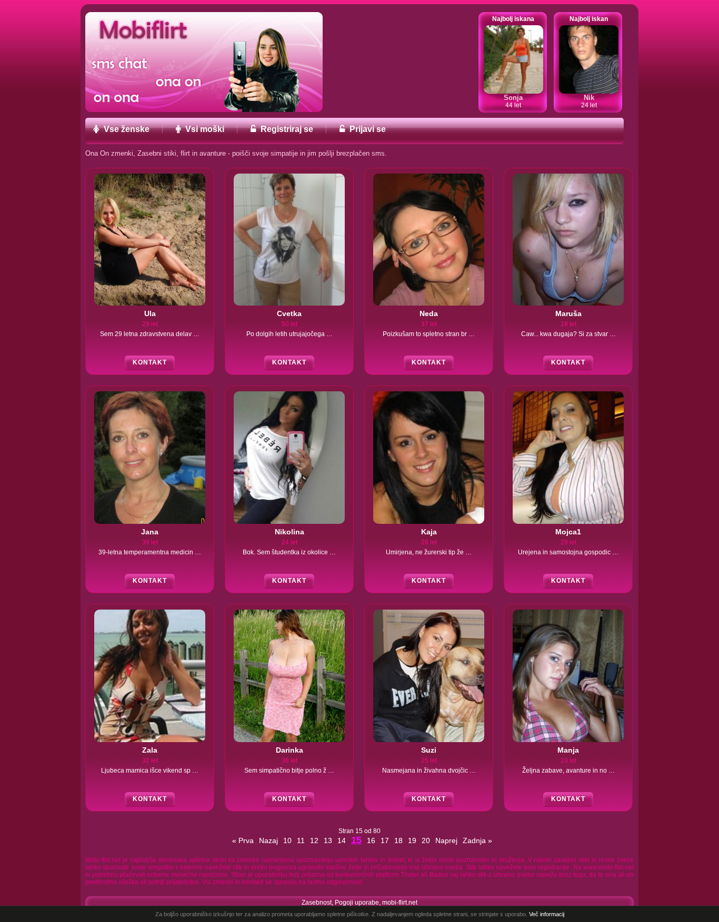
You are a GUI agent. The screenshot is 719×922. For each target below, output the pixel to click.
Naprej (446, 840)
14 (341, 840)
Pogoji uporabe (357, 902)
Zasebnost (317, 902)
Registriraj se (285, 129)
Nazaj (268, 840)
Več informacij (546, 914)
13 (328, 840)
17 (385, 840)
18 (398, 840)
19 (412, 840)
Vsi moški (203, 129)
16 (371, 840)
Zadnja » (477, 840)
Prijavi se (366, 129)
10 (287, 840)
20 (426, 840)
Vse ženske (125, 129)
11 (301, 840)
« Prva (243, 840)
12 (314, 840)
